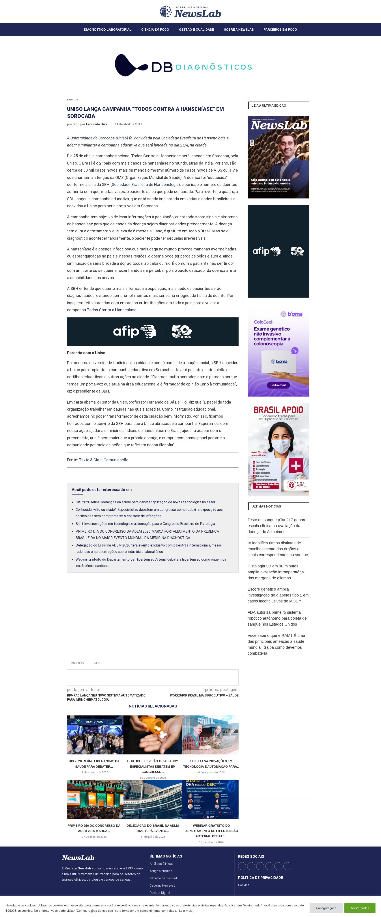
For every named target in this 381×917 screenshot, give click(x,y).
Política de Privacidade (260, 878)
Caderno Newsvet (162, 885)
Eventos (72, 99)
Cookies (243, 885)
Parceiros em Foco (280, 29)
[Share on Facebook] (148, 677)
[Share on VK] (178, 677)
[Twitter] (64, 11)
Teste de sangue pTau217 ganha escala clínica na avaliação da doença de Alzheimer (276, 526)
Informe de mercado (164, 878)
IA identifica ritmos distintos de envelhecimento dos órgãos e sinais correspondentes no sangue (278, 549)
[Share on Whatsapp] (185, 677)
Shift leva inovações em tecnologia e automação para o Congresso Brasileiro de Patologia (145, 524)
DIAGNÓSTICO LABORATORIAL (107, 29)
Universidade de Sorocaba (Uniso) (99, 138)
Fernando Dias (97, 124)
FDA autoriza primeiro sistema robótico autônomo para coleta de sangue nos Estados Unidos (277, 618)
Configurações (326, 908)
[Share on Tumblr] (170, 677)
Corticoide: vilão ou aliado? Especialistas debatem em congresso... (152, 766)
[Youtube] (72, 11)
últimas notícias (166, 856)
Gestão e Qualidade (196, 29)
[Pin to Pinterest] (163, 677)
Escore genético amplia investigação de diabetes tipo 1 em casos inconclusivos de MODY (278, 595)
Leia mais (185, 910)
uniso (96, 663)
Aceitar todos (360, 908)
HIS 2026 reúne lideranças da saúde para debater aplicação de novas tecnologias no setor (145, 502)
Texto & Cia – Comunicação (103, 460)
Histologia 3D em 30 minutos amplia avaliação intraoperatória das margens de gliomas (276, 572)
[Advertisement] (153, 621)
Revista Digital (160, 892)
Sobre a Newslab (239, 29)
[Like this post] (140, 677)
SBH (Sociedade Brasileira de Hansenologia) (141, 184)
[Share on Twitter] (156, 677)
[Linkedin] (69, 11)
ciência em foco (155, 29)
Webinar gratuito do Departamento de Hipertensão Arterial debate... (211, 831)
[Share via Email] (192, 677)
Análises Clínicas (162, 863)
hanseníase (77, 663)
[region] (190, 906)
